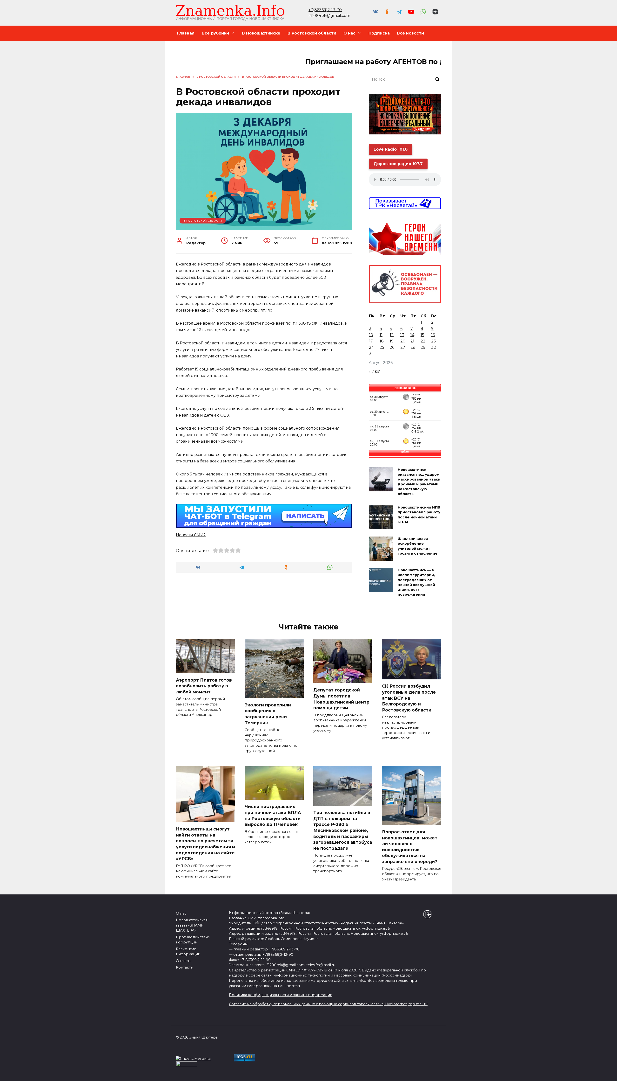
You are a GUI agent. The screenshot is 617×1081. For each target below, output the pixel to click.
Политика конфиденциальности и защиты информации (280, 995)
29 (423, 347)
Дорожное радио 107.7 (398, 163)
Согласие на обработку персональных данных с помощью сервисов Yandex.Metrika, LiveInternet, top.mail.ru (328, 1004)
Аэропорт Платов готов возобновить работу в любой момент (204, 685)
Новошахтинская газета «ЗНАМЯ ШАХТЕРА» (192, 925)
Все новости (410, 33)
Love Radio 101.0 (391, 149)
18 (382, 341)
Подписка (379, 33)
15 (422, 335)
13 (402, 335)
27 (402, 347)
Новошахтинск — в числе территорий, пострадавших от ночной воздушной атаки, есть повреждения (416, 582)
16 (433, 335)
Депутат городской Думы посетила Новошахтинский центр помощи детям (341, 698)
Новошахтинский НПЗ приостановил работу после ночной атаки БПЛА (419, 514)
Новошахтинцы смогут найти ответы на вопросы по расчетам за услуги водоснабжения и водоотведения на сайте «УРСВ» (205, 843)
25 (382, 347)
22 (423, 341)
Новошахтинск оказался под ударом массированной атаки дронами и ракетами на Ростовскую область (419, 481)
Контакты (184, 967)
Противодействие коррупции (193, 940)
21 (412, 341)
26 (392, 347)
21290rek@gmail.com (329, 15)
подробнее (233, 1073)
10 (371, 335)
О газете (184, 961)
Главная (185, 33)
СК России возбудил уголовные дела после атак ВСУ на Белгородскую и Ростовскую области (409, 697)
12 (392, 335)
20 (402, 341)
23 (433, 341)
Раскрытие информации (188, 951)
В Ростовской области (312, 33)
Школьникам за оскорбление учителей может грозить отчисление (417, 546)
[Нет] (611, 1073)
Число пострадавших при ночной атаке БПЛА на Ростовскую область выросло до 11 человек (273, 815)
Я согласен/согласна (463, 1073)
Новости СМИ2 (191, 535)
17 (371, 341)
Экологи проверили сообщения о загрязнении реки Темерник (268, 713)
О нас (349, 33)
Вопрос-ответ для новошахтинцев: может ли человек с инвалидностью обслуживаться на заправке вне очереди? (409, 846)
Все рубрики (215, 33)
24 (371, 347)
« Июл (375, 371)
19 (392, 341)
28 (413, 347)
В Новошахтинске (261, 33)
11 (381, 335)
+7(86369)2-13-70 (325, 9)
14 (412, 335)
